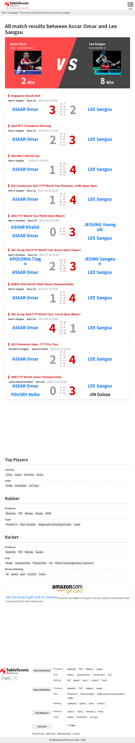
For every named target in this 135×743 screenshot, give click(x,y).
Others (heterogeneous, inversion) (74, 563)
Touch (42, 574)
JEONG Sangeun (99, 261)
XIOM (48, 513)
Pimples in (11, 524)
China (9, 474)
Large (77, 524)
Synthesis (71, 703)
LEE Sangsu (100, 109)
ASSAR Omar (25, 109)
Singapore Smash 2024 (25, 96)
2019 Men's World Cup (25, 156)
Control (32, 574)
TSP (20, 513)
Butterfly (11, 513)
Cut (51, 563)
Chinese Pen (39, 563)
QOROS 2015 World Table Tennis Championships (42, 284)
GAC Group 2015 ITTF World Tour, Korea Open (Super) (46, 250)
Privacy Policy (38, 733)
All (7, 574)
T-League (71, 725)
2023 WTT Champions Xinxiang (31, 126)
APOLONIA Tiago (25, 261)
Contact (76, 733)
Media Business (64, 733)
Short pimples (28, 524)
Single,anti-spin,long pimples (54, 524)
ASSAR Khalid (25, 227)
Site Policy (51, 733)
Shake (9, 485)
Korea (40, 474)
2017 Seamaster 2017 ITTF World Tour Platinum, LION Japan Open (54, 186)
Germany (29, 474)
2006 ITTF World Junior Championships (36, 377)
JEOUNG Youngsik (100, 226)
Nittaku (29, 513)
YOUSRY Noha (25, 394)
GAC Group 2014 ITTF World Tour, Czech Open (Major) (46, 314)
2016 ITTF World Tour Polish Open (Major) (38, 216)
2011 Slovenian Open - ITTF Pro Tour (34, 344)
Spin (22, 574)
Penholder (21, 485)
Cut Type (34, 485)
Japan (18, 474)
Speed (14, 574)
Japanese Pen (22, 563)
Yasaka (39, 513)
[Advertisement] (67, 427)
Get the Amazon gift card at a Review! (31, 597)
